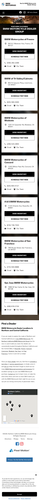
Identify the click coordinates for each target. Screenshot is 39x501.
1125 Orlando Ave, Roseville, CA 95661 (20, 207)
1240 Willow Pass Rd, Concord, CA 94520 (21, 167)
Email (9, 66)
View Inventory (19, 51)
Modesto (11, 351)
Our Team (20, 66)
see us (6, 366)
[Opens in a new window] (17, 443)
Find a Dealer (33, 12)
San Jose (18, 351)
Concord (29, 349)
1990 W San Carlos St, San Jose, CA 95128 (21, 288)
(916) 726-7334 (13, 225)
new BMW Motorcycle (23, 339)
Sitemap (29, 439)
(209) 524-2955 (13, 144)
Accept (19, 494)
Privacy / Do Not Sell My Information (19, 460)
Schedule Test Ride (19, 56)
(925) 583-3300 (13, 102)
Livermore (5, 351)
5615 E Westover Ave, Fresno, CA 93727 (20, 44)
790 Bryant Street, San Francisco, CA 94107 (20, 248)
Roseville (17, 349)
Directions (8, 439)
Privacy (16, 439)
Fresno (23, 349)
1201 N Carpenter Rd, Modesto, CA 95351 (21, 125)
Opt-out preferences (14, 498)
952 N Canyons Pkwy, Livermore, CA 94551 (20, 84)
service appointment (16, 364)
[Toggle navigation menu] (3, 13)
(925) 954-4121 (13, 186)
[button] (36, 475)
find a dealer (12, 361)
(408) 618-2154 (13, 306)
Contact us (11, 374)
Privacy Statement (26, 498)
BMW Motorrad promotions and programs (18, 369)
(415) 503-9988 (13, 267)
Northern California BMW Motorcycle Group (16, 341)
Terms (23, 439)
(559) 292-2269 (13, 63)
